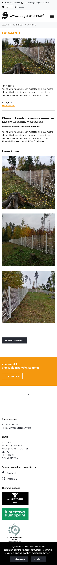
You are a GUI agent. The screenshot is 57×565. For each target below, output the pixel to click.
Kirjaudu (20, 7)
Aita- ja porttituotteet (16, 448)
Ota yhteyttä (12, 376)
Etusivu (5, 24)
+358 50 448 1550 (12, 2)
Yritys (5, 451)
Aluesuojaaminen (12, 445)
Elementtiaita (8, 105)
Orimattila (31, 24)
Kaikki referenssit (14, 340)
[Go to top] (28, 395)
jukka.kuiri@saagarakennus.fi (37, 2)
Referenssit (17, 24)
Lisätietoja (19, 559)
